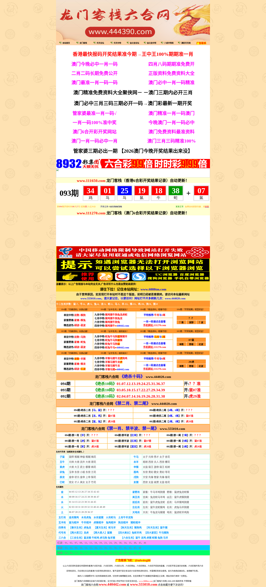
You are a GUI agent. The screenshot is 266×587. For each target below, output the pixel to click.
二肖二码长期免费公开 (94, 73)
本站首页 (66, 43)
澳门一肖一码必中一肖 (94, 140)
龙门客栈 (83, 43)
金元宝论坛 (134, 43)
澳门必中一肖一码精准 (171, 82)
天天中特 (117, 43)
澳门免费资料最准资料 (171, 131)
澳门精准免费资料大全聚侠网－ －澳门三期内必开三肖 (133, 92)
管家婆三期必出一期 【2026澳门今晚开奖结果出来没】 (133, 151)
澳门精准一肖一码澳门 (171, 113)
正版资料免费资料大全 (171, 73)
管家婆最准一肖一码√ (95, 113)
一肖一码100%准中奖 (95, 122)
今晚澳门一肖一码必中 (171, 122)
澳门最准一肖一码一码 (94, 82)
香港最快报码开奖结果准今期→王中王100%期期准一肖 (133, 54)
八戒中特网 (168, 43)
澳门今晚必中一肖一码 (94, 64)
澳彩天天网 (186, 43)
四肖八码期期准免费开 (171, 64)
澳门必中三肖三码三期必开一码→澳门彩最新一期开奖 (133, 103)
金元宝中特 (151, 43)
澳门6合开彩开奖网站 (95, 131)
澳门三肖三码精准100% (171, 140)
